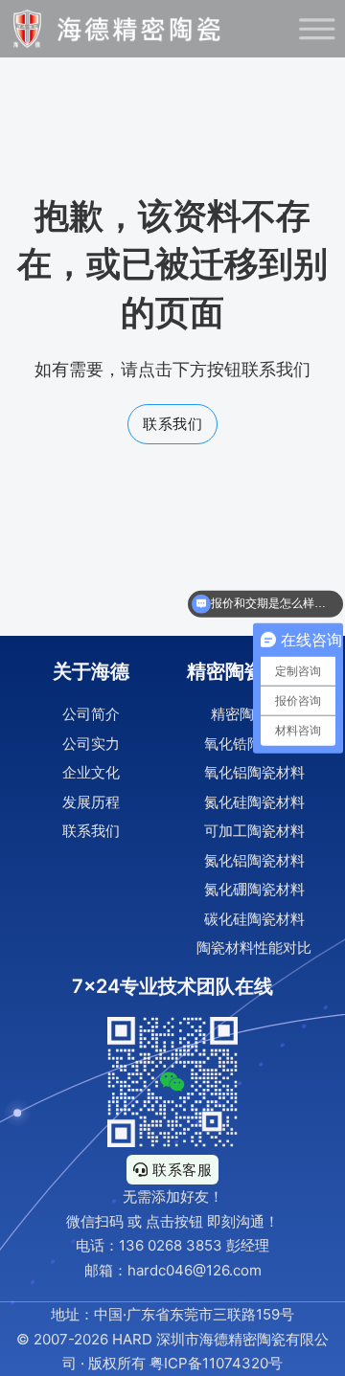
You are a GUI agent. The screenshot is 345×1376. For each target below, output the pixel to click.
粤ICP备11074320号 (216, 1363)
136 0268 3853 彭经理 (194, 1245)
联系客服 (182, 1170)
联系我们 (172, 424)
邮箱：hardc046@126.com (173, 1270)
